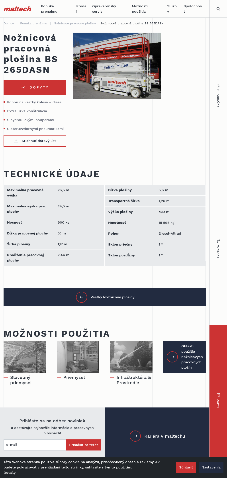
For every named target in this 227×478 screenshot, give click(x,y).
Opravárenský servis (104, 9)
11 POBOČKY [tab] (218, 98)
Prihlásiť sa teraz (83, 445)
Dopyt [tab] (218, 404)
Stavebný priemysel (21, 380)
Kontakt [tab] (218, 251)
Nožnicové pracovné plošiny (75, 23)
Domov (9, 23)
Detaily (10, 472)
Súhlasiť (186, 467)
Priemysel (74, 377)
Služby (172, 9)
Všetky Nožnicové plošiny (112, 297)
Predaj (81, 9)
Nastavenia (211, 467)
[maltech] (17, 9)
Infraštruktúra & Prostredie (134, 380)
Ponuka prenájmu (49, 9)
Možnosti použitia (140, 9)
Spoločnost (193, 9)
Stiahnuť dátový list (39, 141)
